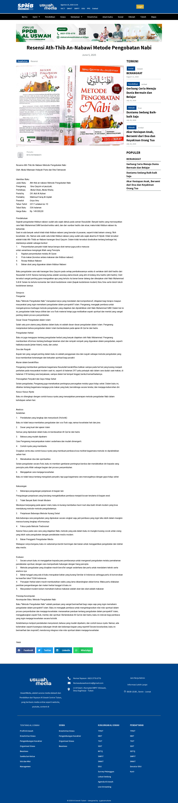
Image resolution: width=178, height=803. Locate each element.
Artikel (144, 84)
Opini (35, 17)
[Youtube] (137, 702)
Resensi (34, 61)
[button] (25, 650)
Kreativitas (92, 17)
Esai (140, 108)
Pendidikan (50, 17)
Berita (24, 17)
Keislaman (75, 17)
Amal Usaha (108, 17)
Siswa (63, 17)
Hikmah (131, 17)
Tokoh (143, 17)
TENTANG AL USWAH (29, 725)
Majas (153, 17)
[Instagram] (125, 702)
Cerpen (140, 69)
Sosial (120, 17)
